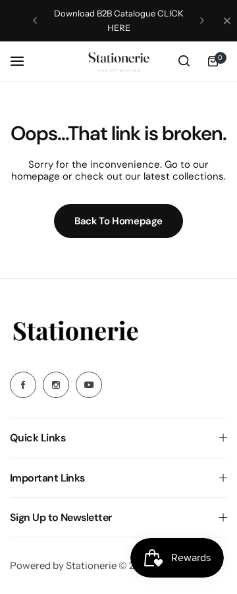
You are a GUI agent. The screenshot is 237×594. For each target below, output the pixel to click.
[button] (35, 20)
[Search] (183, 61)
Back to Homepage (118, 221)
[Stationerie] (118, 61)
